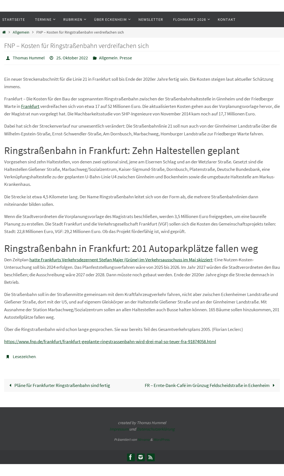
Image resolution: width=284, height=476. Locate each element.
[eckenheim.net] (140, 454)
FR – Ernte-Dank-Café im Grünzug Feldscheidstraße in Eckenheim (207, 382)
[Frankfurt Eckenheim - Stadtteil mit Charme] (130, 454)
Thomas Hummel (29, 57)
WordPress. (161, 436)
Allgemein (21, 32)
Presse (126, 57)
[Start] (4, 32)
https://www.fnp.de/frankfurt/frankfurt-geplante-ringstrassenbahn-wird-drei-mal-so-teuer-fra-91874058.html (110, 340)
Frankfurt (30, 105)
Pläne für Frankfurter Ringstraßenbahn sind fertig (62, 382)
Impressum (119, 426)
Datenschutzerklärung (156, 426)
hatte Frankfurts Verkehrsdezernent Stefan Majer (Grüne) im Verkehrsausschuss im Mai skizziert (120, 258)
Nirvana (143, 436)
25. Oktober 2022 (72, 57)
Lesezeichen (24, 354)
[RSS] (150, 454)
